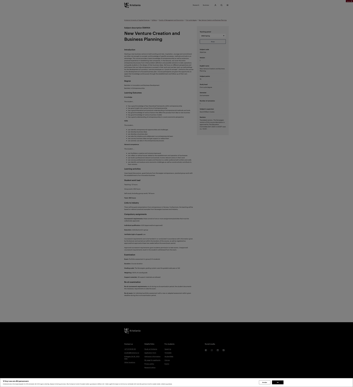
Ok (278, 382)
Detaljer (264, 382)
